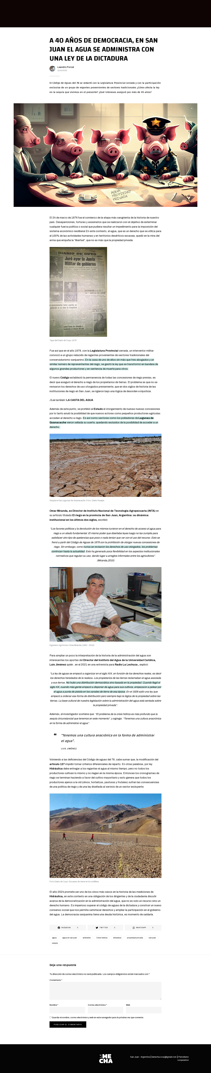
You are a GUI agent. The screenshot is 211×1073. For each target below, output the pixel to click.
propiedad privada (135, 938)
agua (54, 938)
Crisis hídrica (101, 938)
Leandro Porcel (65, 67)
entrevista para (117, 664)
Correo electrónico (97, 1005)
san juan (152, 938)
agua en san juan (69, 938)
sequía (55, 943)
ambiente (87, 938)
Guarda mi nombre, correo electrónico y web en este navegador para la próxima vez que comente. (98, 1017)
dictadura (117, 938)
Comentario (56, 980)
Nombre (54, 1005)
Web (128, 1005)
